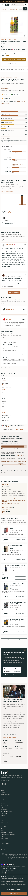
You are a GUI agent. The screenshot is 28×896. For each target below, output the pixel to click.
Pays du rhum (4, 813)
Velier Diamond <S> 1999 (17, 619)
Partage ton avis (5, 848)
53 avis (16, 589)
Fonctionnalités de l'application (8, 834)
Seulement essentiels (14, 889)
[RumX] (7, 5)
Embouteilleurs (4, 817)
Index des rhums (5, 820)
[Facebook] (2, 784)
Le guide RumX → (6, 426)
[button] (14, 24)
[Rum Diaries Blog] (4, 309)
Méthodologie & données (6, 832)
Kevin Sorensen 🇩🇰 (10, 244)
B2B (2, 836)
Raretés (10, 394)
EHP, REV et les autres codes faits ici (12, 503)
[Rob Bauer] (4, 319)
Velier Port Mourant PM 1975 (17, 565)
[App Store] (2, 872)
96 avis (16, 532)
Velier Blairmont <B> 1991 (17, 583)
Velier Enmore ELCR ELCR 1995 (17, 527)
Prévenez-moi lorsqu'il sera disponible (14, 59)
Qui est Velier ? (6, 509)
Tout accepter (13, 893)
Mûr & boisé (5, 94)
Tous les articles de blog (6, 811)
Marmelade (7, 130)
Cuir (12, 160)
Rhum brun (4, 39)
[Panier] (25, 5)
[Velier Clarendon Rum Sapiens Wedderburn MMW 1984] (5, 549)
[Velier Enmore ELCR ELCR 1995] (5, 529)
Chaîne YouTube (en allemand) (11, 737)
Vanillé (6, 134)
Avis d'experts (4, 809)
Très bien (8, 47)
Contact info (4, 849)
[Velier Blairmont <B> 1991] (5, 586)
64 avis (16, 624)
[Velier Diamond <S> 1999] (5, 621)
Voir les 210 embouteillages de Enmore (14, 640)
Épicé (6, 118)
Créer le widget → (20, 429)
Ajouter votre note (8, 223)
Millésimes (3, 819)
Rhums (2, 790)
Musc (15, 160)
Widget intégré (4, 838)
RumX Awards (4, 798)
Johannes (8, 274)
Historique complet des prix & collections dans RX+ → (14, 461)
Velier (3, 389)
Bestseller (3, 792)
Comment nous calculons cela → (8, 367)
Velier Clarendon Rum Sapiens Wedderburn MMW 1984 (17, 547)
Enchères (3, 796)
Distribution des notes (19, 69)
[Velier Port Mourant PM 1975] (5, 568)
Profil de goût (9, 69)
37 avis (16, 607)
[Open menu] (2, 4)
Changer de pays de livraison (14, 63)
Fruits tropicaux (5, 126)
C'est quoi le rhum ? (5, 805)
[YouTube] (8, 784)
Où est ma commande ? (6, 846)
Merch (2, 799)
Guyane (4, 380)
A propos (3, 828)
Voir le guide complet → (7, 191)
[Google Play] (6, 872)
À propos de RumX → (10, 734)
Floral (5, 114)
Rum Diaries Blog (10, 309)
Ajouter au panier (20, 539)
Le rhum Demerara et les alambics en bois (13, 512)
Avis (2, 830)
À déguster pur (6, 98)
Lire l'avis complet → (8, 312)
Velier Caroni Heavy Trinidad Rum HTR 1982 (18, 603)
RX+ (2, 840)
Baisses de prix (4, 822)
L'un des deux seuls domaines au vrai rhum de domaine (13, 501)
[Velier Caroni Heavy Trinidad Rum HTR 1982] (5, 604)
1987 (3, 412)
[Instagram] (5, 784)
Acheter (3, 69)
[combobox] (17, 4)
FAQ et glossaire (5, 807)
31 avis (16, 552)
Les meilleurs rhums (5, 794)
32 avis (16, 570)
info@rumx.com (5, 780)
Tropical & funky (15, 94)
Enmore (4, 384)
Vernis (6, 122)
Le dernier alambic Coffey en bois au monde (13, 498)
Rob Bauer (9, 319)
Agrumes (6, 110)
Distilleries (3, 815)
